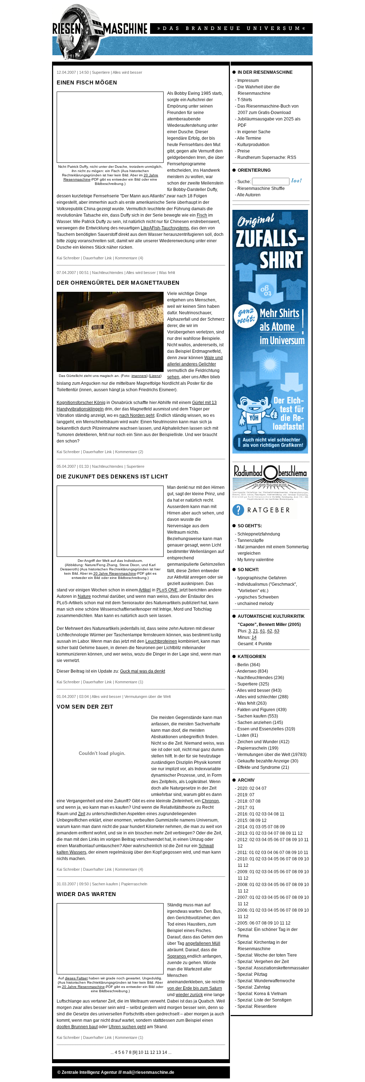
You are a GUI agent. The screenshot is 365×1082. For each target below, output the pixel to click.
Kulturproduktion (253, 144)
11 (146, 1052)
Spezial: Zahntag (253, 987)
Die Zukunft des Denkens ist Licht (112, 476)
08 (258, 801)
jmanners (139, 376)
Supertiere (247, 684)
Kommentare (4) (129, 258)
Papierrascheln (252, 748)
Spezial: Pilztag (252, 974)
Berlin (243, 664)
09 (258, 820)
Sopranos (177, 956)
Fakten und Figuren (256, 709)
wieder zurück (189, 994)
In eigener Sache (254, 131)
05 (264, 826)
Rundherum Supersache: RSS (266, 157)
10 (140, 1052)
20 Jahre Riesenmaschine (114, 573)
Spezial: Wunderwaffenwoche (266, 980)
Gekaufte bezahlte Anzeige (263, 761)
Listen (243, 735)
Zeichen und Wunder (257, 741)
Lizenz (155, 376)
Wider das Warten (86, 894)
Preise (243, 151)
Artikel (145, 589)
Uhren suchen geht (127, 1026)
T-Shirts (244, 99)
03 (264, 814)
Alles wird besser (253, 690)
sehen (173, 376)
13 (158, 1052)
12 (152, 1052)
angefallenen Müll (202, 943)
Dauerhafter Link (97, 258)
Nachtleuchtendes (255, 677)
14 (164, 1052)
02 (252, 788)
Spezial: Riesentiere (257, 1006)
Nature (84, 596)
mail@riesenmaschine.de (148, 1072)
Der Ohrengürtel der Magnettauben (118, 283)
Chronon (210, 800)
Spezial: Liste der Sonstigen (264, 1000)
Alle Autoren (249, 194)
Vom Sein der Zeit (85, 707)
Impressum (248, 80)
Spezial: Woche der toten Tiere (267, 955)
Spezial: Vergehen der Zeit (263, 961)
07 (264, 788)
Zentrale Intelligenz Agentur (89, 1072)
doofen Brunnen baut (77, 1026)
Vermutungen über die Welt (263, 754)
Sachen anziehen (254, 722)
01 (252, 807)
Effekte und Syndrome (258, 767)
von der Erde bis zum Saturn (194, 988)
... (112, 1052)
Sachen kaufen (252, 716)
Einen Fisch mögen (87, 82)
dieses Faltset (76, 978)
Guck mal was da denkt (142, 671)
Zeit (81, 813)
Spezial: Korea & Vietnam (262, 993)
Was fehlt (246, 703)
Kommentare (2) (129, 452)
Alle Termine (249, 138)
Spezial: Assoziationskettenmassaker (273, 967)
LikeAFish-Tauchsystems (165, 228)
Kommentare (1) (129, 682)
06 (276, 839)
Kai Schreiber (68, 258)
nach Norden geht (136, 415)
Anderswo (247, 671)
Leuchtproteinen (161, 641)
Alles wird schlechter (257, 696)
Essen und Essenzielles (260, 728)
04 (258, 788)
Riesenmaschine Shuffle (261, 188)
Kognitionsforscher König (81, 402)
